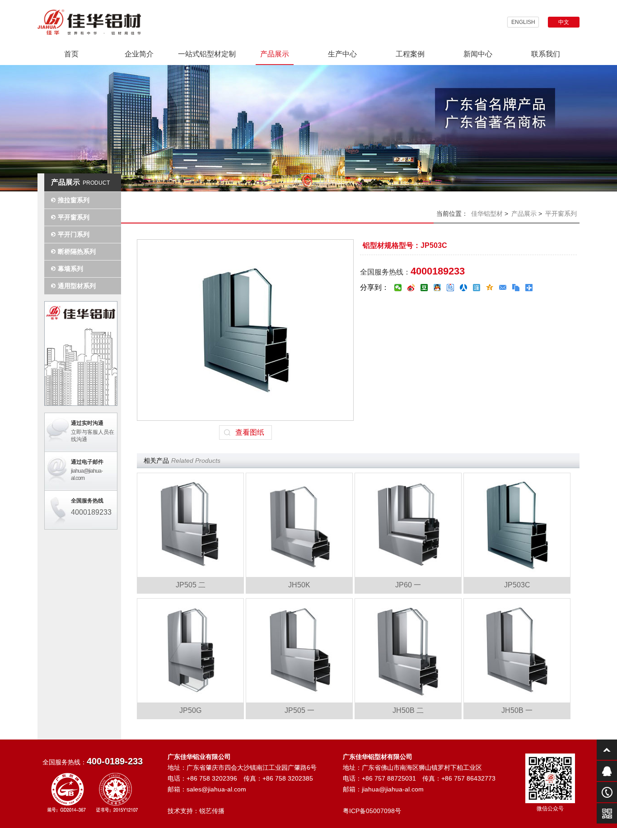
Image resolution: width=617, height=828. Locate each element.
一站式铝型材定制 (207, 54)
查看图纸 (249, 432)
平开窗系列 (73, 217)
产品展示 (274, 54)
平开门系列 (73, 234)
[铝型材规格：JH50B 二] (408, 650)
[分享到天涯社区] (477, 287)
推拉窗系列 (73, 200)
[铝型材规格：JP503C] (517, 525)
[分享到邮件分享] (503, 287)
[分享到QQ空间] (490, 287)
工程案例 (410, 54)
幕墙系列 (70, 268)
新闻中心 (477, 54)
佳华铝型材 (487, 213)
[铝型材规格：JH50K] (299, 525)
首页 (71, 54)
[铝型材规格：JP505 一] (299, 650)
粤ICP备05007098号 (372, 810)
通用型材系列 (77, 285)
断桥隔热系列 (77, 251)
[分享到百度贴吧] (450, 287)
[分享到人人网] (463, 287)
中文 (563, 22)
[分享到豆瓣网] (424, 287)
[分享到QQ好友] (437, 287)
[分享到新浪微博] (411, 287)
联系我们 (545, 54)
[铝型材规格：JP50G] (190, 650)
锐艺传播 (211, 810)
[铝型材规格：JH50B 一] (517, 650)
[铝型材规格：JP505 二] (190, 525)
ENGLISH (523, 22)
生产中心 (342, 54)
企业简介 (139, 54)
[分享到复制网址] (516, 287)
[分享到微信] (398, 287)
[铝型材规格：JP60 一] (408, 525)
